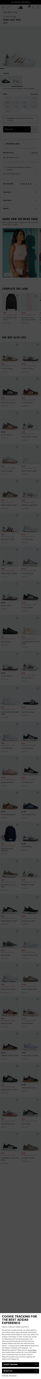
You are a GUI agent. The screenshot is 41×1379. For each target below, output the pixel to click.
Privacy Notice (32, 1350)
